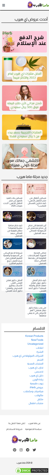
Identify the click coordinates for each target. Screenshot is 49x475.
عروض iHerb (36, 387)
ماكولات (39, 395)
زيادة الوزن (38, 379)
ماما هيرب (21, 463)
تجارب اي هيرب (35, 367)
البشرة (39, 351)
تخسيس (39, 371)
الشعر (40, 359)
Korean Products (34, 336)
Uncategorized (35, 344)
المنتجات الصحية (35, 363)
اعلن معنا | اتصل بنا (16, 423)
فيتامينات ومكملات (33, 391)
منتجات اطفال (36, 403)
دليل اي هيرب (36, 375)
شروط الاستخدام (14, 429)
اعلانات (39, 347)
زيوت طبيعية (36, 383)
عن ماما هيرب (34, 423)
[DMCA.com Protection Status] (32, 472)
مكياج (40, 399)
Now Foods (37, 340)
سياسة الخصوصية (33, 429)
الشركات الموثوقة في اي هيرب (28, 355)
